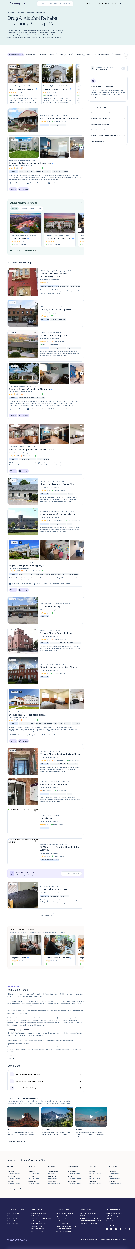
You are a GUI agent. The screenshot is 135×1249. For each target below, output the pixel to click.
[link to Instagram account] (125, 1229)
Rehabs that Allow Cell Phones (41, 1231)
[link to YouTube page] (116, 1229)
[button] (21, 59)
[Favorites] (125, 4)
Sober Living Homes (38, 1221)
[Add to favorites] (35, 111)
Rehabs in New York (13, 1218)
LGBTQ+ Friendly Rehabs (39, 1223)
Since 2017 (117, 90)
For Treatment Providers (115, 1209)
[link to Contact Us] (107, 1229)
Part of (21, 165)
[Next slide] (79, 84)
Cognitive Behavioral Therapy (41, 1218)
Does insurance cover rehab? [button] (101, 113)
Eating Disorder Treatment (64, 1213)
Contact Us (110, 1221)
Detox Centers (36, 1216)
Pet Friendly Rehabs (37, 1229)
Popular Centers (37, 1209)
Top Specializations (63, 1209)
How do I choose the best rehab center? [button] (105, 135)
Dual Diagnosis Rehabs (63, 1223)
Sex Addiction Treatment (64, 1229)
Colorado (46, 1129)
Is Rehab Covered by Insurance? (90, 1218)
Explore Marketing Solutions (115, 1216)
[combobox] (55, 3)
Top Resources (85, 1209)
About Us (109, 1218)
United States (20, 12)
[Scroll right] (126, 54)
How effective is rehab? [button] (99, 130)
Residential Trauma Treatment (66, 1226)
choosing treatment (39, 1004)
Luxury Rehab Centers (38, 1213)
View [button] (12, 189)
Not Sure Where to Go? (16, 1209)
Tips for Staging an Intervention (90, 1221)
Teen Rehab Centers (62, 1221)
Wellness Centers (37, 1226)
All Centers (11, 12)
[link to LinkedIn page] (111, 1229)
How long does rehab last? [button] (100, 124)
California (24, 208)
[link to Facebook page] (129, 1229)
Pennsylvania (30, 12)
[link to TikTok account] (120, 1229)
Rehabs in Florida (13, 1213)
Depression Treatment (63, 1216)
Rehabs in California (14, 1216)
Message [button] (25, 189)
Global (40, 208)
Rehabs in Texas (12, 1221)
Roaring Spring (25, 263)
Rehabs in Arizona (13, 1223)
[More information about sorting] (126, 59)
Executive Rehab (61, 1218)
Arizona (11, 1129)
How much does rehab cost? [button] (101, 118)
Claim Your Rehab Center (114, 1213)
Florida (32, 208)
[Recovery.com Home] (16, 3)
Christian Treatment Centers (65, 1231)
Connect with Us (112, 1225)
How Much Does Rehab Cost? (90, 1223)
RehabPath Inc (93, 1239)
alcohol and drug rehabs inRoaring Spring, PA (23, 32)
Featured (14, 208)
